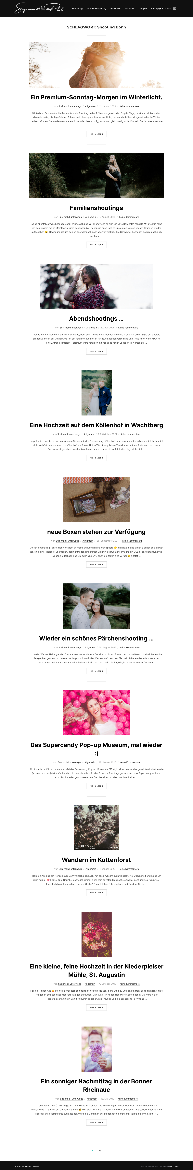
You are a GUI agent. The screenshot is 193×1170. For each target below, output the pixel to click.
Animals (130, 8)
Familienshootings (96, 207)
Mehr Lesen (98, 134)
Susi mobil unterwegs (69, 106)
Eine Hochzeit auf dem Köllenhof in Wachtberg (96, 425)
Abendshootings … (96, 318)
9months (115, 8)
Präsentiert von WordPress (27, 1166)
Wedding (77, 8)
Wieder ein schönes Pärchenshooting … (96, 638)
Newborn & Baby (96, 8)
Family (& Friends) (161, 8)
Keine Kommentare (129, 106)
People (143, 8)
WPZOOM (173, 1166)
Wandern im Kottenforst (96, 859)
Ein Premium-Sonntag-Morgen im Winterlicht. (96, 97)
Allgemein (90, 106)
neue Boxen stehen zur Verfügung (96, 531)
